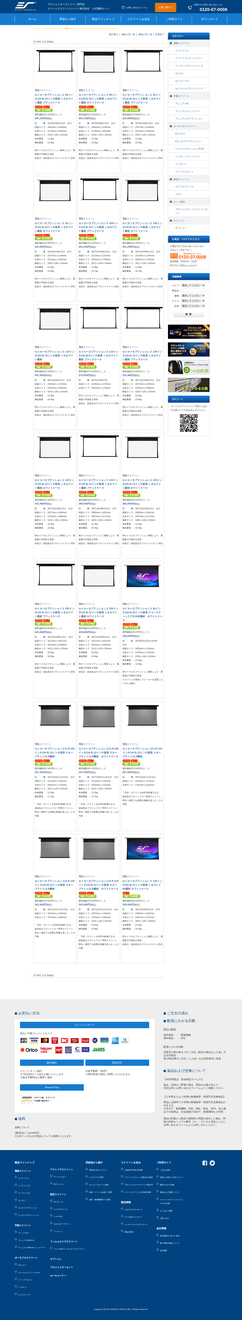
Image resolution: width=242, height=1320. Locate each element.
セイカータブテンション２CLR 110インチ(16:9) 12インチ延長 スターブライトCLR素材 (142, 752)
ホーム (37, 28)
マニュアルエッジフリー (188, 111)
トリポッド (181, 164)
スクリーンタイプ (52, 28)
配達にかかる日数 (181, 1020)
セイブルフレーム (184, 186)
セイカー (179, 73)
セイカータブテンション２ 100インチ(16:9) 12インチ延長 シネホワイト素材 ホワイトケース (142, 227)
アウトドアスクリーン (61, 1169)
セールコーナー (58, 1275)
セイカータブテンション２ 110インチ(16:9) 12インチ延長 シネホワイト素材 (54, 355)
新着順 (158, 34)
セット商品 (179, 201)
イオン (178, 194)
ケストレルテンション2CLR (189, 148)
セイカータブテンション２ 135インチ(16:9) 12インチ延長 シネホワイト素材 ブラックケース (98, 484)
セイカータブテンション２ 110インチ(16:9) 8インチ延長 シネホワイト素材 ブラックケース (98, 355)
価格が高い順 (145, 34)
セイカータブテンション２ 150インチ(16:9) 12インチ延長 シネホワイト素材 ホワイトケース (98, 612)
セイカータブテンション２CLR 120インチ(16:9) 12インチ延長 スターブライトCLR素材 (55, 885)
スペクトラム (182, 50)
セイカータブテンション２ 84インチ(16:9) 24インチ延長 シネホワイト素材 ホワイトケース (98, 98)
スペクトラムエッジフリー (189, 58)
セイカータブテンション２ (95, 28)
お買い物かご (165, 7)
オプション (179, 220)
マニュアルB (181, 103)
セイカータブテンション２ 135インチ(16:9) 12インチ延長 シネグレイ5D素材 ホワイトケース (142, 885)
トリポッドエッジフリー (188, 156)
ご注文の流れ (177, 1013)
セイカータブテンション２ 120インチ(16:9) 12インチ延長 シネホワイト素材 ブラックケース (142, 355)
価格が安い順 (128, 34)
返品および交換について (186, 1070)
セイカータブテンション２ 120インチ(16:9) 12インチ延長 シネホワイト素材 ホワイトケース (54, 484)
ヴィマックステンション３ (189, 65)
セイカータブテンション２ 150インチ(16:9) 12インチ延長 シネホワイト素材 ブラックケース (54, 612)
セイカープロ (182, 81)
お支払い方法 (29, 1013)
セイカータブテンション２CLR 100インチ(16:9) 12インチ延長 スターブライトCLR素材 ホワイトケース (99, 752)
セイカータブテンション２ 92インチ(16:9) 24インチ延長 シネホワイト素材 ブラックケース (141, 98)
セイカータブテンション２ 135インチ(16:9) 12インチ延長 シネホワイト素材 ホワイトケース (142, 484)
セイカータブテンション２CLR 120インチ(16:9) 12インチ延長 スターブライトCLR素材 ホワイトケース (99, 885)
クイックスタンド (184, 171)
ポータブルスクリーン (184, 126)
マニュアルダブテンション (189, 118)
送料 (21, 1118)
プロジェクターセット (61, 1267)
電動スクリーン (71, 28)
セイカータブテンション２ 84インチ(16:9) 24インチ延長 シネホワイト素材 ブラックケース (54, 98)
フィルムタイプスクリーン (64, 1241)
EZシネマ (180, 133)
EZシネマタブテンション (188, 141)
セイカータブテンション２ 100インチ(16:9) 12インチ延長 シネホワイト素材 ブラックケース (98, 227)
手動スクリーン (181, 96)
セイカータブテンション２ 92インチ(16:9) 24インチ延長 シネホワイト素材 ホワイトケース (54, 227)
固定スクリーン (181, 179)
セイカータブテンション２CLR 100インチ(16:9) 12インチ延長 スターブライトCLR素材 (55, 752)
